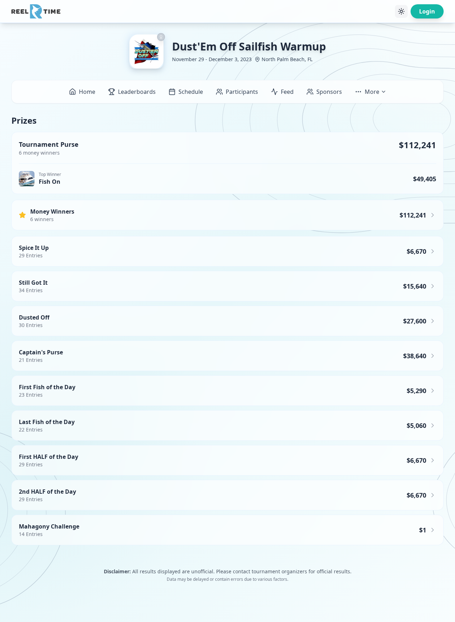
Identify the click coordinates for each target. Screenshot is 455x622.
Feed (287, 92)
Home (87, 92)
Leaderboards (137, 92)
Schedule (190, 92)
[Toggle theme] (401, 11)
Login (427, 11)
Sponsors (329, 92)
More (372, 92)
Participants (242, 92)
